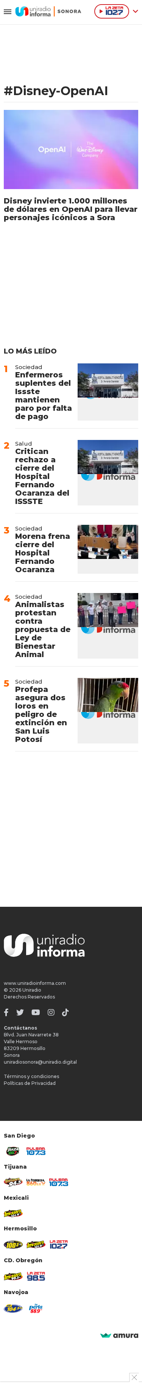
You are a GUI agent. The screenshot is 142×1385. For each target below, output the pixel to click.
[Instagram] (51, 1012)
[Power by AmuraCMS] (119, 1336)
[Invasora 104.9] (13, 1213)
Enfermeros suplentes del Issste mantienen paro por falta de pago (43, 395)
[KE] (13, 1308)
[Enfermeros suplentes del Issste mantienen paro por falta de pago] (108, 392)
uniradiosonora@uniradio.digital (40, 1062)
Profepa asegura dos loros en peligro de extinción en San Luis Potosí (41, 714)
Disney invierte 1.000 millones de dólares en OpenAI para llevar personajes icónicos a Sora (70, 209)
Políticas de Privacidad (30, 1083)
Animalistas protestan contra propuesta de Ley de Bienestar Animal (42, 629)
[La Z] (58, 1244)
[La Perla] (36, 1308)
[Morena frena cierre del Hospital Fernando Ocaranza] (108, 549)
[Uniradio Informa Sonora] (48, 11)
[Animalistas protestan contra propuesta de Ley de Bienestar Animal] (108, 626)
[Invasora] (13, 1151)
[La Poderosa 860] (36, 1182)
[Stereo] (13, 1245)
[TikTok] (65, 1012)
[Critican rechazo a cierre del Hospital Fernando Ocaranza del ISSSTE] (108, 472)
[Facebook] (6, 1012)
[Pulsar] (36, 1151)
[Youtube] (35, 1012)
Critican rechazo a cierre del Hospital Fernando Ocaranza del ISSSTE (42, 476)
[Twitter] (20, 1012)
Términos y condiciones (31, 1076)
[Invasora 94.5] (13, 1182)
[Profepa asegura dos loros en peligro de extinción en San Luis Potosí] (108, 710)
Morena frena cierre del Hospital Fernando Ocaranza (42, 553)
